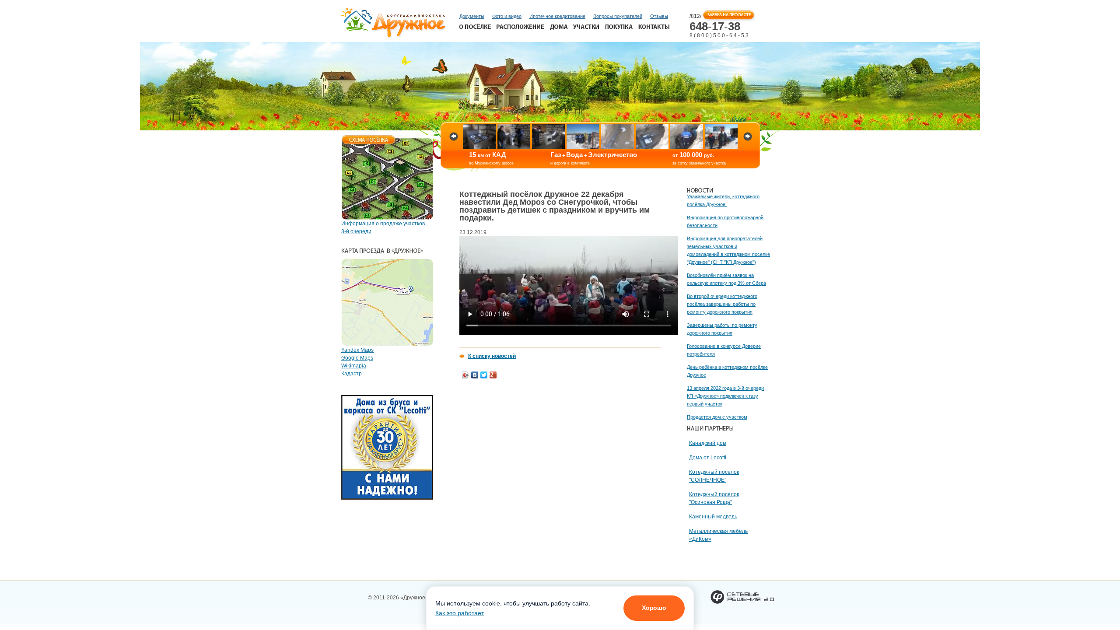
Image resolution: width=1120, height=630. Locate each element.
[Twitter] (484, 375)
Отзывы (659, 16)
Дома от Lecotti (707, 458)
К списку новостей (492, 356)
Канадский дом (707, 443)
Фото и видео (507, 16)
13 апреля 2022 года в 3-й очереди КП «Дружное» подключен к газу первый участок (725, 395)
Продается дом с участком (717, 417)
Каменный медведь (713, 517)
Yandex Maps (357, 350)
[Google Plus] (493, 375)
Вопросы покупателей (617, 16)
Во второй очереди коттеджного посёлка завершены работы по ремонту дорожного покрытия (722, 304)
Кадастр (351, 374)
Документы (471, 16)
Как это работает (459, 612)
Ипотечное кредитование (557, 16)
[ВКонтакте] (475, 375)
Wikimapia (353, 366)
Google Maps (357, 358)
